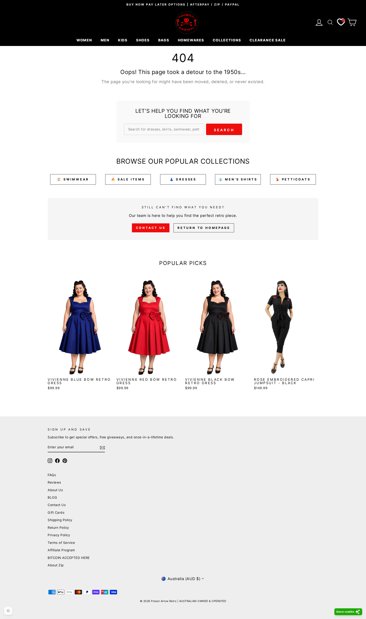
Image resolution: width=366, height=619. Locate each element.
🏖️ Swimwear (73, 179)
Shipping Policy (60, 520)
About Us (55, 490)
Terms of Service (61, 543)
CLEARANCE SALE (268, 40)
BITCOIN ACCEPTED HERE (69, 558)
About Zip (56, 565)
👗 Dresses (183, 179)
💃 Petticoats (293, 179)
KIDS (123, 40)
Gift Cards (56, 512)
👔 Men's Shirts (238, 179)
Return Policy (58, 528)
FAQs (52, 475)
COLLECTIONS (227, 40)
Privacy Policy (59, 535)
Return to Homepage (203, 228)
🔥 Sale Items (128, 179)
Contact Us (150, 228)
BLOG (52, 497)
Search (224, 130)
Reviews (54, 482)
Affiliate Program (61, 550)
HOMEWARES (191, 40)
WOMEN (84, 40)
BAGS (164, 40)
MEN (106, 40)
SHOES (143, 40)
